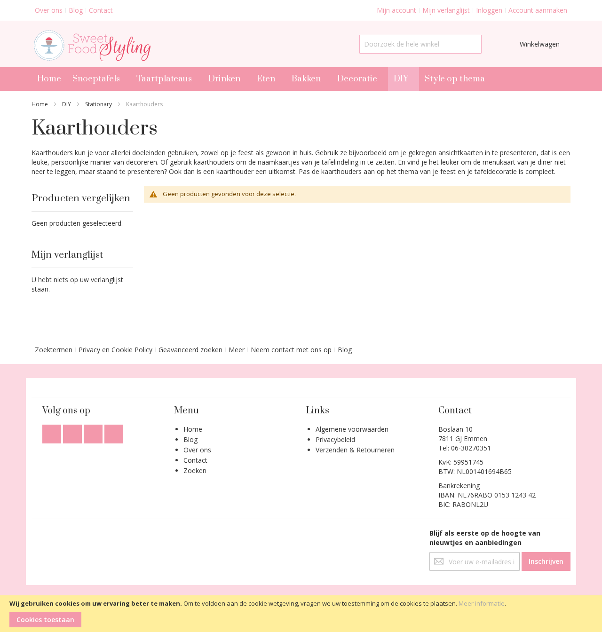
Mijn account (396, 10)
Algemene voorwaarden (352, 429)
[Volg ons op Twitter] (73, 431)
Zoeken (194, 470)
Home (40, 104)
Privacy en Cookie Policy (115, 349)
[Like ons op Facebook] (52, 431)
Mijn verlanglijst (446, 10)
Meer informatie (482, 603)
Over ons (49, 10)
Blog (76, 10)
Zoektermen (53, 349)
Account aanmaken (537, 10)
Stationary (98, 104)
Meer (237, 349)
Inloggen (489, 10)
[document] (301, 613)
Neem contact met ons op (291, 349)
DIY (66, 104)
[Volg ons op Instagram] (94, 431)
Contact (101, 10)
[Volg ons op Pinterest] (113, 431)
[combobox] (420, 44)
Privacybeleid (335, 439)
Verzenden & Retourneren (355, 449)
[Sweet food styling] (91, 44)
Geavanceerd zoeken (190, 349)
